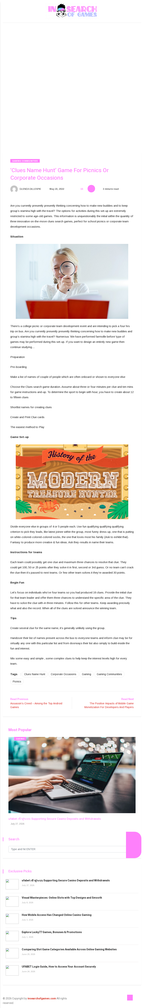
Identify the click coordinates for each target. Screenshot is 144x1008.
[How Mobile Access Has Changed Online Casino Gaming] (12, 919)
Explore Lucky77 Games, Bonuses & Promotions (52, 932)
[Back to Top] (130, 998)
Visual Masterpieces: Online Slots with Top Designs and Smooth (62, 898)
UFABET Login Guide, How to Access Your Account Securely (59, 967)
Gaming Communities (25, 161)
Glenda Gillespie (30, 189)
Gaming (86, 674)
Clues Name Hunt (34, 674)
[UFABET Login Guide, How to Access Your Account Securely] (12, 970)
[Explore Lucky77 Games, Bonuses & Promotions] (12, 936)
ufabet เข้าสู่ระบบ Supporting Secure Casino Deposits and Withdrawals (54, 819)
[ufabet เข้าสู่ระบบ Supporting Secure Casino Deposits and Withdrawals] (12, 884)
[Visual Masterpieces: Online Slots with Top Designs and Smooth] (12, 901)
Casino (20, 738)
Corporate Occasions (63, 674)
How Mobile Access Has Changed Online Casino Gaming (57, 915)
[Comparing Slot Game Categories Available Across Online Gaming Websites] (12, 953)
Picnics (17, 681)
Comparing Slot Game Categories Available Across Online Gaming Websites (69, 949)
